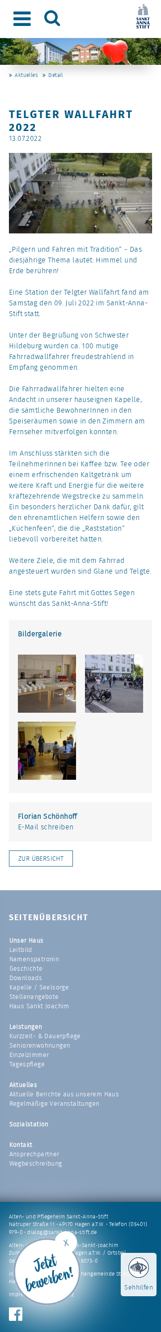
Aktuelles (26, 75)
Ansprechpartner (34, 1154)
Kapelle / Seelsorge (39, 987)
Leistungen (25, 1026)
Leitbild (20, 949)
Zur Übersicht (41, 858)
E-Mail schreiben (45, 827)
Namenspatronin (34, 959)
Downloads (25, 977)
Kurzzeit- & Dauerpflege (45, 1036)
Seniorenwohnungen (40, 1045)
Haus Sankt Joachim (39, 1006)
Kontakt (21, 1144)
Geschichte (26, 968)
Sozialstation (29, 1124)
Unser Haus (26, 940)
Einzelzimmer (29, 1054)
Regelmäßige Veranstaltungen (54, 1103)
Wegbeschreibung (35, 1163)
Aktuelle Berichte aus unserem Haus (64, 1094)
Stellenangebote (34, 996)
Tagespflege (27, 1064)
